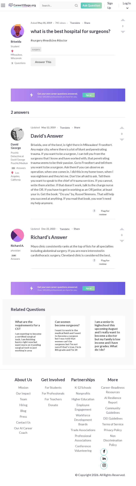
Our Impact (23, 393)
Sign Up (110, 5)
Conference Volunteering (83, 448)
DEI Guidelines (113, 418)
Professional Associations (83, 438)
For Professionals (53, 393)
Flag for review (101, 212)
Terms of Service (113, 424)
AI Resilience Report (112, 400)
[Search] (76, 5)
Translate (75, 22)
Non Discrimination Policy (112, 440)
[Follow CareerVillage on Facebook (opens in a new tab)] (103, 451)
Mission (23, 387)
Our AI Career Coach (23, 430)
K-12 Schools (83, 387)
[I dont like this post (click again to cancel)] (123, 32)
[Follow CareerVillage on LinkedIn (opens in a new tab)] (103, 458)
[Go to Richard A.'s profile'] (18, 236)
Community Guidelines (112, 410)
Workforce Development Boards (83, 419)
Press (23, 416)
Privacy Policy (113, 430)
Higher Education (82, 399)
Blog (23, 411)
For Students (53, 387)
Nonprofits (83, 393)
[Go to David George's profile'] (18, 135)
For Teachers (53, 399)
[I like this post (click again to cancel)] (123, 20)
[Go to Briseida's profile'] (18, 32)
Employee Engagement (83, 407)
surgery (36, 49)
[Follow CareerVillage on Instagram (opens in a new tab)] (103, 465)
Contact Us (23, 422)
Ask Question (91, 5)
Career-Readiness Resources (113, 390)
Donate (53, 405)
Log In (127, 3)
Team (23, 399)
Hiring (23, 405)
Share (87, 22)
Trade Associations (83, 430)
